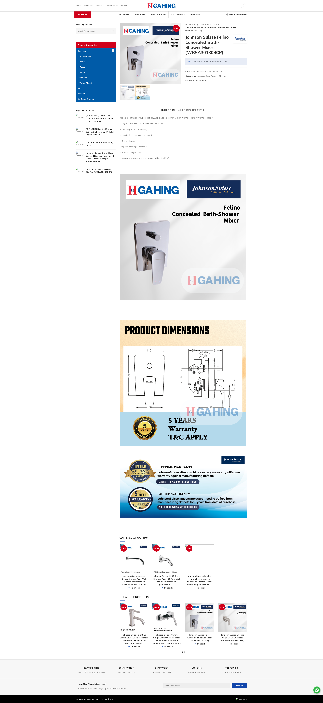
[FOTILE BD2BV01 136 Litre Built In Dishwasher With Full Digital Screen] (80, 132)
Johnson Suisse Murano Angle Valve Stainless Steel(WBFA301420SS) (232, 638)
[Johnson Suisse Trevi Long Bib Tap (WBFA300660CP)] (80, 171)
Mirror (82, 72)
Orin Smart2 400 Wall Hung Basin (99, 143)
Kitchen (81, 94)
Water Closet (85, 83)
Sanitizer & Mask (86, 99)
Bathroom (206, 24)
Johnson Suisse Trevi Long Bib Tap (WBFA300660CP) (99, 170)
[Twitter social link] (196, 80)
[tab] (168, 109)
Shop (196, 24)
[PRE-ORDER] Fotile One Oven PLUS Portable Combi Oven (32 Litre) (99, 118)
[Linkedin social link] (203, 80)
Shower (222, 76)
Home (188, 24)
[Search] (243, 5)
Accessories (203, 76)
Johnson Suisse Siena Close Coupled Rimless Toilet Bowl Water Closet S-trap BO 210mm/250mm (100, 157)
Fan (79, 88)
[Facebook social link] (193, 80)
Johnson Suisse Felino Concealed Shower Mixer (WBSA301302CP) (199, 638)
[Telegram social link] (206, 80)
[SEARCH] (113, 31)
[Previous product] (241, 27)
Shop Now (82, 15)
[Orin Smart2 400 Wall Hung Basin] (80, 144)
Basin (82, 62)
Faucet (216, 24)
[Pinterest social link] (200, 80)
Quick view (146, 548)
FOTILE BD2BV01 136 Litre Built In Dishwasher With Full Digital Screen (100, 132)
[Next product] (246, 27)
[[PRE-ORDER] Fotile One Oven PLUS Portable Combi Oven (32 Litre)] (80, 119)
